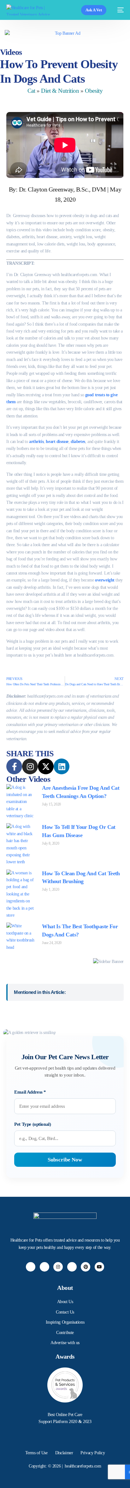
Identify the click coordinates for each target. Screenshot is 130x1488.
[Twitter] (44, 1267)
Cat (31, 90)
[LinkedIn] (72, 1267)
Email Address (30, 1092)
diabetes (78, 441)
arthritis (36, 441)
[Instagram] (58, 1267)
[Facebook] (30, 1267)
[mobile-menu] (118, 9)
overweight (105, 580)
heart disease (57, 441)
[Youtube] (99, 1267)
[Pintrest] (85, 1267)
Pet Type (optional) (32, 1124)
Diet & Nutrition (60, 90)
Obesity (94, 90)
